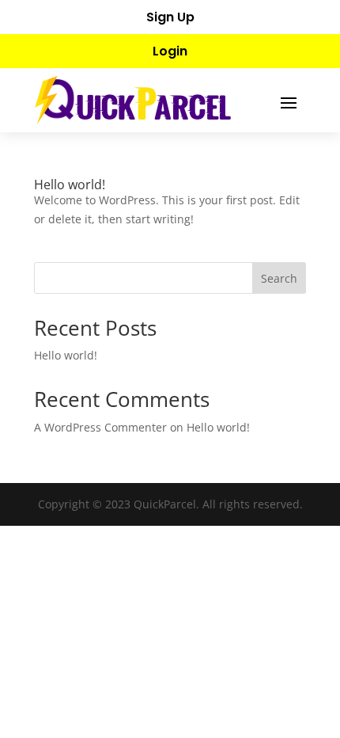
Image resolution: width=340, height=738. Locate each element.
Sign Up (170, 17)
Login (170, 51)
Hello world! (69, 184)
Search (279, 278)
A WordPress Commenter (100, 427)
